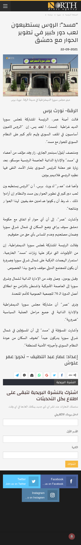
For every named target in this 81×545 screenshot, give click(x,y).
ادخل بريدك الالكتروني (66, 414)
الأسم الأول (72, 431)
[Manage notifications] (72, 536)
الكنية (75, 447)
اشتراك (72, 464)
